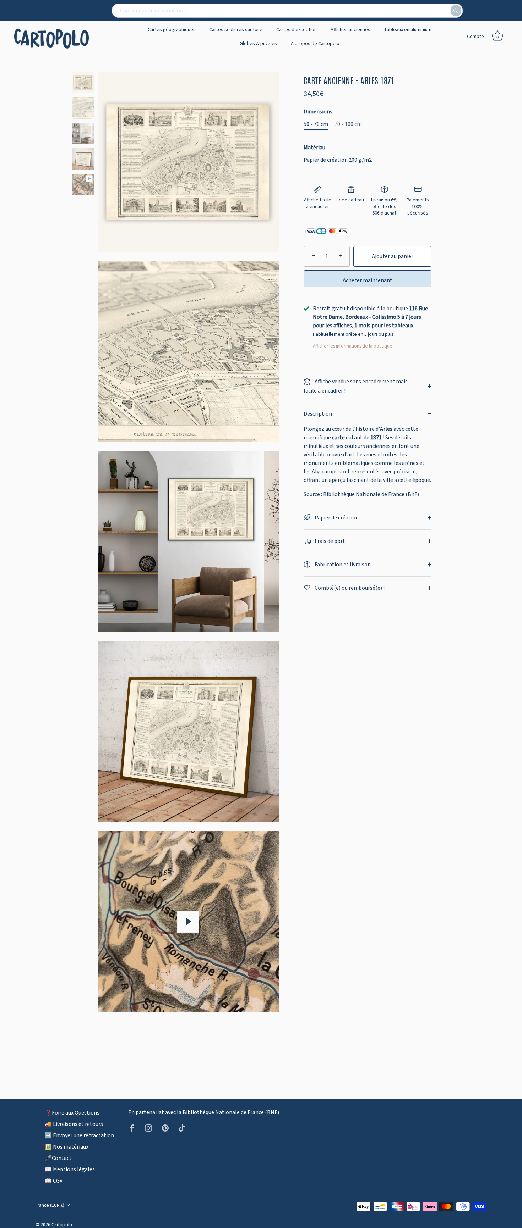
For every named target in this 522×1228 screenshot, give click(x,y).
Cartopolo (61, 1224)
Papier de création (336, 517)
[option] (83, 83)
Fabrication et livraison (342, 564)
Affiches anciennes (350, 29)
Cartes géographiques (172, 29)
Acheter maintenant (367, 280)
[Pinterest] (165, 1128)
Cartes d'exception (296, 29)
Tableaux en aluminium (407, 29)
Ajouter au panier (392, 256)
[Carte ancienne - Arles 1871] (83, 184)
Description (318, 413)
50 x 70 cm (316, 124)
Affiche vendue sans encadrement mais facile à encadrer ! (356, 386)
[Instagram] (148, 1128)
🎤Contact (58, 1158)
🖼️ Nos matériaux (66, 1147)
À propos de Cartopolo (315, 43)
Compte (475, 36)
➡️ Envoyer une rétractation (79, 1135)
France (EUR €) (50, 1205)
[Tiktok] (181, 1128)
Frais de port (329, 541)
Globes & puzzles (258, 43)
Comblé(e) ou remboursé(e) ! (349, 587)
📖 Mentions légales (70, 1169)
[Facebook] (131, 1128)
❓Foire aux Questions (72, 1113)
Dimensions (318, 112)
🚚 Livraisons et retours (74, 1124)
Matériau (314, 147)
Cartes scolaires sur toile (235, 29)
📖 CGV (53, 1181)
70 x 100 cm (348, 124)
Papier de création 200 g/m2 (338, 160)
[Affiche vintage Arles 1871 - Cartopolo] (83, 82)
